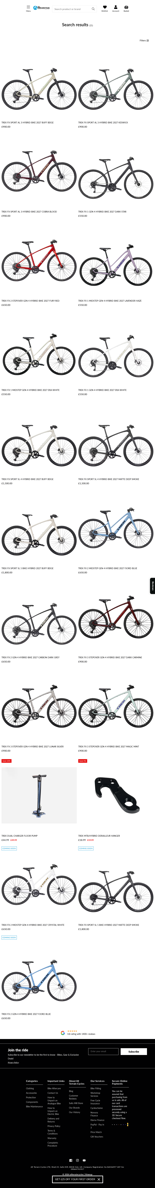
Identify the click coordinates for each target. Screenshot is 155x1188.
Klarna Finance (97, 1120)
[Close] (99, 1179)
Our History (74, 1112)
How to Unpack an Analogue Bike (54, 1100)
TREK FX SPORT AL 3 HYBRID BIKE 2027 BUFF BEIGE (28, 122)
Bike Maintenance (34, 1106)
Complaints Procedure (53, 1144)
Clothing (30, 1088)
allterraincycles (76, 1174)
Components (32, 1102)
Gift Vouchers (97, 1136)
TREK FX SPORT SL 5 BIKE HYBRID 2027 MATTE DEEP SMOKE (108, 925)
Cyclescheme (97, 1108)
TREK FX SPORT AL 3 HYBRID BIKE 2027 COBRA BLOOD (29, 211)
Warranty (52, 1138)
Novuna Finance (94, 1114)
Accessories (31, 1093)
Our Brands (74, 1107)
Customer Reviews (73, 1097)
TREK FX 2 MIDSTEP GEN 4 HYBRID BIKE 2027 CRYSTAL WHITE (33, 925)
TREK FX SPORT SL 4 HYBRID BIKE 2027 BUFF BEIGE (27, 479)
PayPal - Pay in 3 (97, 1126)
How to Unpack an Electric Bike (53, 1111)
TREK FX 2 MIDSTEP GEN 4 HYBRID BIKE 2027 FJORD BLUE (107, 568)
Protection (31, 1097)
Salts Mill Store (76, 1103)
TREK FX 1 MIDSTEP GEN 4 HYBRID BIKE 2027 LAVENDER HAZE (110, 300)
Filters (143, 40)
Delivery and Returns (53, 1120)
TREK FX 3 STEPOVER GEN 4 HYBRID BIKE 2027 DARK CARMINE (110, 657)
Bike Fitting (96, 1088)
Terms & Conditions (53, 1132)
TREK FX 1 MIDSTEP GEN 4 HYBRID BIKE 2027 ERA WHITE (30, 390)
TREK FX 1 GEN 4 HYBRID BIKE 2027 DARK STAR (102, 211)
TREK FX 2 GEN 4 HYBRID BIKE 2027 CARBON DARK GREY (30, 657)
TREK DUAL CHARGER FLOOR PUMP (19, 836)
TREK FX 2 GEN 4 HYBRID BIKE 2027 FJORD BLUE (26, 1014)
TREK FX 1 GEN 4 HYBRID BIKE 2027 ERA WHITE (102, 390)
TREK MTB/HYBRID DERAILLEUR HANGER (99, 836)
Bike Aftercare (54, 1088)
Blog (71, 1091)
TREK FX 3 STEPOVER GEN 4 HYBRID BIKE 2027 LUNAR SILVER (33, 746)
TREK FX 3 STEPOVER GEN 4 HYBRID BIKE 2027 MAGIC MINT (108, 746)
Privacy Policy (13, 1062)
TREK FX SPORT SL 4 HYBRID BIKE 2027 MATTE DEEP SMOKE (108, 479)
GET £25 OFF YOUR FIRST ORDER (75, 1179)
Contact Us (53, 1093)
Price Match (96, 1132)
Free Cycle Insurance (95, 1102)
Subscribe (134, 1051)
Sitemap (88, 1174)
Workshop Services (95, 1094)
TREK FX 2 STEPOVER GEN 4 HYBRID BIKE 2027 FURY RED (30, 300)
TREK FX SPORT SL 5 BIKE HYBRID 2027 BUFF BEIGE (27, 568)
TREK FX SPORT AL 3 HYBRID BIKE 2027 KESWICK (103, 122)
